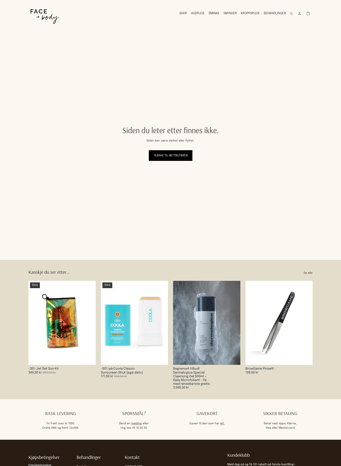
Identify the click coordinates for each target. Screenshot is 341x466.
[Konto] (299, 13)
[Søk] (291, 13)
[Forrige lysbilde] (179, 323)
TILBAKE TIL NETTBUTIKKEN (171, 155)
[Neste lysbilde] (234, 323)
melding (136, 423)
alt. (222, 423)
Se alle (308, 273)
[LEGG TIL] (89, 358)
